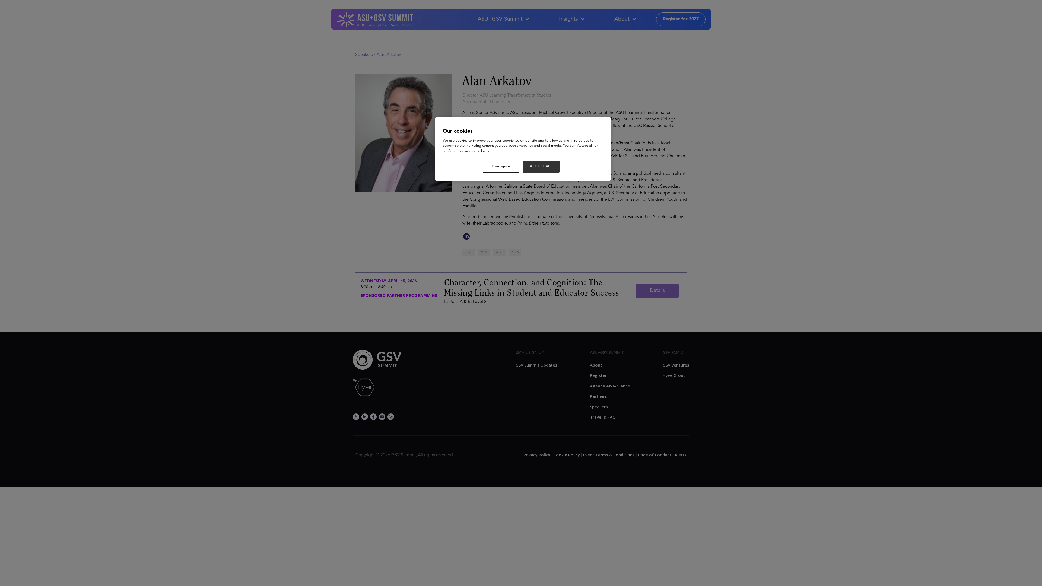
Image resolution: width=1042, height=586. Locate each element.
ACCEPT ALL (541, 166)
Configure (501, 166)
